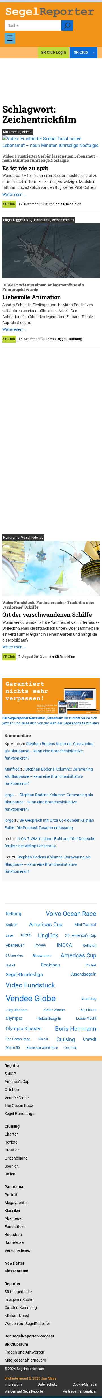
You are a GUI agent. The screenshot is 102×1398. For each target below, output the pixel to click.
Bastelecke (14, 1242)
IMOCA (64, 945)
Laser (10, 935)
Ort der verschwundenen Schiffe (47, 614)
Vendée (11, 1097)
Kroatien (12, 1150)
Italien (10, 1174)
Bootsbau (50, 965)
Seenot (43, 1039)
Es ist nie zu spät (25, 168)
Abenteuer (15, 945)
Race (28, 1105)
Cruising (65, 1039)
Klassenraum (16, 1271)
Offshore (12, 1089)
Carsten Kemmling (21, 1307)
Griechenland (16, 1158)
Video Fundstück (30, 985)
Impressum (13, 1384)
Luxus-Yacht (86, 1018)
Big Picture (88, 1010)
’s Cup (24, 1081)
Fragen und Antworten (24, 1352)
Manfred (12, 769)
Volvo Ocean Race (71, 913)
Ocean (17, 1105)
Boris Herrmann (75, 1028)
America (12, 1081)
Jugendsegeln (83, 974)
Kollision (89, 945)
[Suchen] (67, 25)
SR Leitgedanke (18, 1291)
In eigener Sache (19, 1299)
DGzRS (26, 935)
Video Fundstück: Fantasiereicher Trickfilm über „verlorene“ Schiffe (48, 604)
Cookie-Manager (85, 1384)
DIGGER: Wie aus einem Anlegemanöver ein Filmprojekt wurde (43, 287)
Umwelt (89, 1039)
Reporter (12, 1284)
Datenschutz (47, 1384)
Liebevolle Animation (31, 297)
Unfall (10, 965)
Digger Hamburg (69, 339)
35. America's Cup (80, 935)
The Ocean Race (18, 1039)
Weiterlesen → (14, 194)
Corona (40, 945)
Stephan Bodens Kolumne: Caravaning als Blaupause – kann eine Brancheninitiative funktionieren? (49, 750)
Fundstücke (15, 1226)
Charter (11, 1134)
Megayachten (17, 1202)
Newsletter (14, 1263)
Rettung (13, 913)
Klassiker (12, 1210)
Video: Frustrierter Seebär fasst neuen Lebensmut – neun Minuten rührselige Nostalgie (50, 158)
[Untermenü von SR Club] (94, 52)
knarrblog (88, 998)
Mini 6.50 (13, 1048)
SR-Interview (14, 955)
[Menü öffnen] (10, 38)
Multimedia (11, 132)
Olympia (14, 1018)
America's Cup (78, 955)
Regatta (12, 1065)
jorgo (9, 795)
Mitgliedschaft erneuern (25, 1360)
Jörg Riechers (17, 1010)
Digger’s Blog (23, 220)
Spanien (12, 1166)
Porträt (91, 965)
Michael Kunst (17, 1315)
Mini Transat (85, 924)
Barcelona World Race (42, 1048)
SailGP (11, 925)
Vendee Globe (31, 998)
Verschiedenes (63, 220)
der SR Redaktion (68, 204)
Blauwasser (42, 955)
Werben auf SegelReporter (27, 1323)
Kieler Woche (54, 1010)
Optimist (71, 1048)
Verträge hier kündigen (80, 1391)
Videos (27, 132)
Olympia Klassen (23, 1028)
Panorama (42, 220)
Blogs (7, 220)
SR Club (9, 204)
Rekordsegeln (49, 1018)
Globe (23, 1097)
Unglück (48, 935)
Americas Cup (46, 925)
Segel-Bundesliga (24, 974)
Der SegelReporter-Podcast (29, 1336)
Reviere (11, 1142)
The (8, 1105)
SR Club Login (53, 52)
